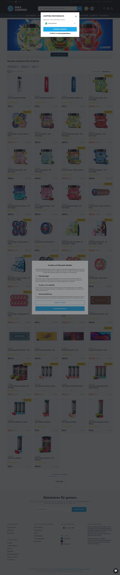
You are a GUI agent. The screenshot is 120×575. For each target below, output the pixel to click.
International (52, 23)
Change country (60, 29)
